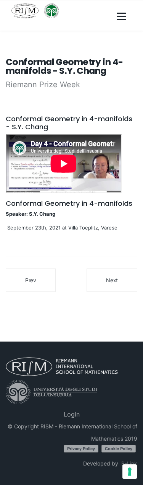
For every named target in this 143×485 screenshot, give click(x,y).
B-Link (129, 463)
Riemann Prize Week (43, 84)
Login (72, 414)
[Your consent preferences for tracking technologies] (129, 471)
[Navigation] (121, 15)
